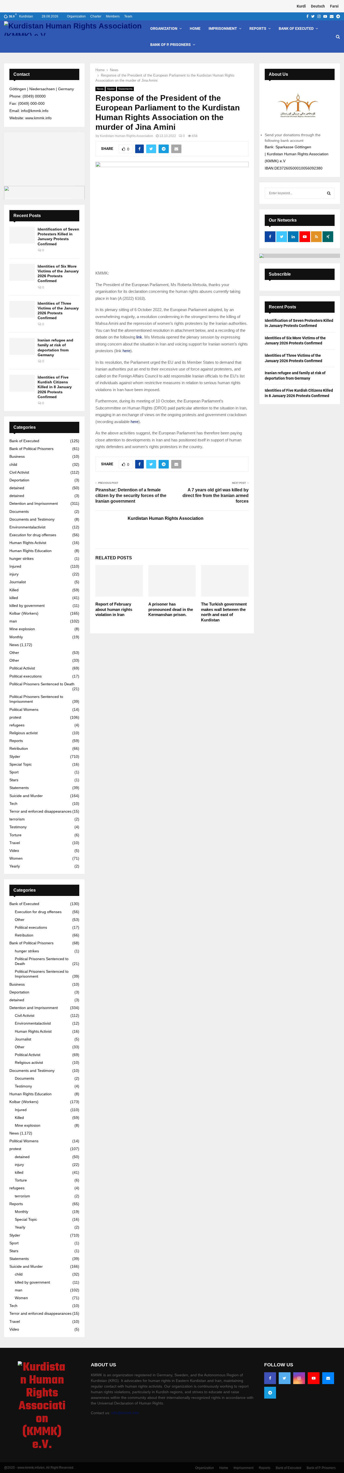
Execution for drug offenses (32, 535)
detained (16, 488)
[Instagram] (299, 1378)
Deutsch (318, 6)
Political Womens (23, 709)
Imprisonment (223, 28)
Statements (125, 88)
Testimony (18, 827)
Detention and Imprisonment (33, 503)
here (126, 350)
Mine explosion (22, 629)
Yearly (14, 866)
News (100, 88)
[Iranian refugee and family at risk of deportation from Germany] (22, 346)
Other (14, 652)
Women (16, 858)
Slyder (111, 88)
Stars (13, 780)
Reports (257, 28)
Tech (13, 803)
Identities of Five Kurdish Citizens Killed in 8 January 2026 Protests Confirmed (55, 387)
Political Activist (22, 668)
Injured (15, 566)
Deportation (19, 480)
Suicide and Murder (26, 796)
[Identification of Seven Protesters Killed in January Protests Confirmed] (22, 235)
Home (195, 28)
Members (113, 16)
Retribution (18, 748)
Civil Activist (19, 472)
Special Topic (20, 764)
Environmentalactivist (27, 527)
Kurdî (301, 6)
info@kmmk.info (125, 1413)
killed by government (27, 605)
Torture (15, 835)
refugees (16, 725)
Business (17, 456)
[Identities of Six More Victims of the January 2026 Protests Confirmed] (22, 272)
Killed (14, 590)
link (139, 337)
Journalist (17, 582)
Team (128, 16)
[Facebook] (270, 1378)
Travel (14, 843)
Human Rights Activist (27, 543)
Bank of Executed (296, 28)
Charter (95, 16)
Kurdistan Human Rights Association (126, 136)
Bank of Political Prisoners (31, 448)
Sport (14, 772)
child (13, 464)
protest (15, 717)
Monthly (16, 637)
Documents (19, 511)
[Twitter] (285, 1378)
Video (14, 850)
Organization (76, 16)
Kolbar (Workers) (23, 613)
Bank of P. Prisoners (170, 44)
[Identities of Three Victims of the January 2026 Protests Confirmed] (22, 309)
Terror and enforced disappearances (40, 811)
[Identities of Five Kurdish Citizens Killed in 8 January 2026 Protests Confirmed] (22, 383)
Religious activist (23, 733)
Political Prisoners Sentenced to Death (41, 684)
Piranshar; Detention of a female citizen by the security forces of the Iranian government (130, 496)
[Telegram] (270, 1393)
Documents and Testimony (32, 519)
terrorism (17, 819)
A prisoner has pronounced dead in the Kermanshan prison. (170, 609)
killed (13, 598)
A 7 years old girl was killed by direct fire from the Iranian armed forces (215, 496)
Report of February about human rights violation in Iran (113, 609)
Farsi (334, 6)
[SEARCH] (329, 193)
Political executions (25, 676)
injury (14, 574)
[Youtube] (314, 1378)
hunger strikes (21, 558)
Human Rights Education (30, 551)
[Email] (328, 1378)
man (13, 621)
